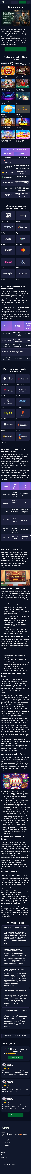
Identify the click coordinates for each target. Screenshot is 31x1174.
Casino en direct (11, 63)
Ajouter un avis (15, 1057)
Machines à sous (24, 63)
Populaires (4, 63)
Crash (17, 63)
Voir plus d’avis (15, 1114)
